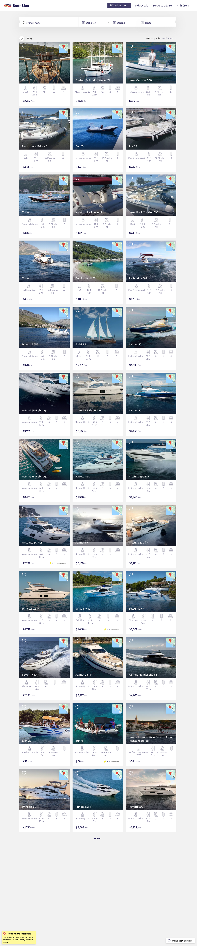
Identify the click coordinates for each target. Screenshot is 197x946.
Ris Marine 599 (138, 278)
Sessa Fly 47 (136, 608)
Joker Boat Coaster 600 (143, 212)
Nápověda (141, 5)
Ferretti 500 (136, 806)
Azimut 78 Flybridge (34, 476)
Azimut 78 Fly (83, 674)
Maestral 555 (30, 344)
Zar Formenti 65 (85, 278)
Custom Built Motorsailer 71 (92, 80)
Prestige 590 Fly (139, 476)
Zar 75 (79, 740)
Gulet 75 (27, 80)
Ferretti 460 (82, 476)
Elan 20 (26, 740)
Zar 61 (26, 212)
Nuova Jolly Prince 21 (35, 146)
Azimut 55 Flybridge (34, 410)
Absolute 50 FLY (32, 542)
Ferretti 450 (29, 674)
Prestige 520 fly (138, 542)
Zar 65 (79, 146)
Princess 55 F (83, 806)
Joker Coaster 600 (140, 80)
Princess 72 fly (31, 608)
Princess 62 (29, 806)
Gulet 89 (80, 344)
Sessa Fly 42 (83, 608)
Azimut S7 (135, 344)
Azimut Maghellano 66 (143, 674)
